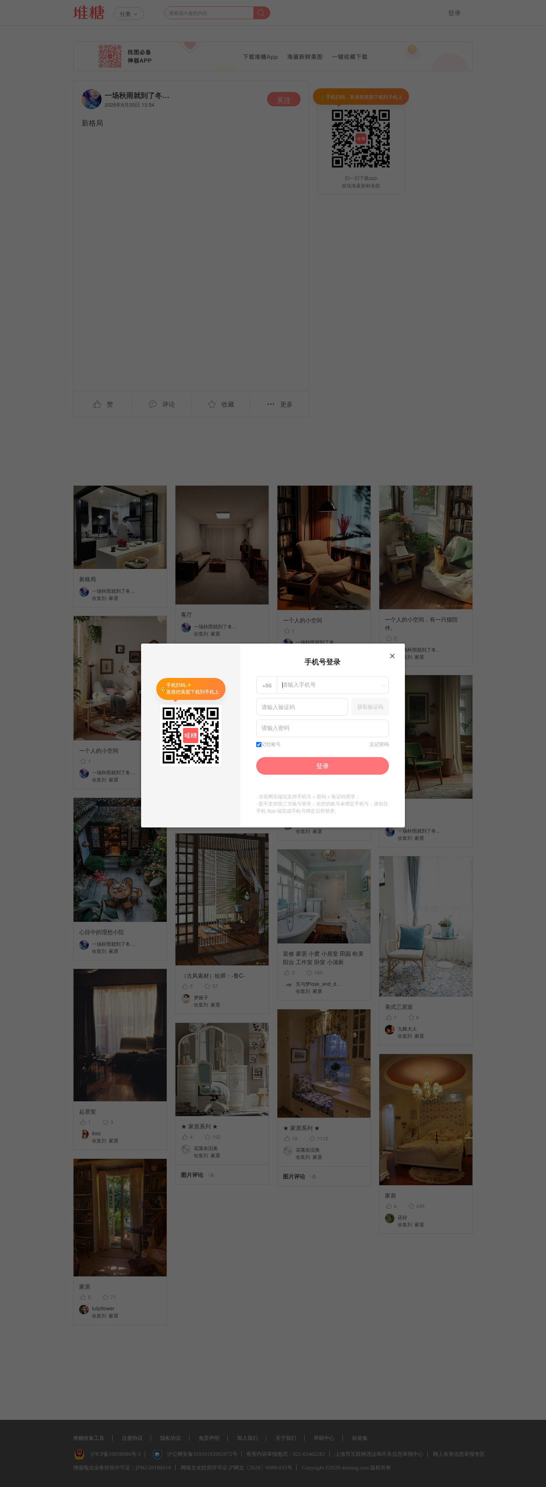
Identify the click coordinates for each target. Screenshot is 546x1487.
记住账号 (271, 744)
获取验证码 (370, 706)
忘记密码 (379, 744)
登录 (322, 765)
